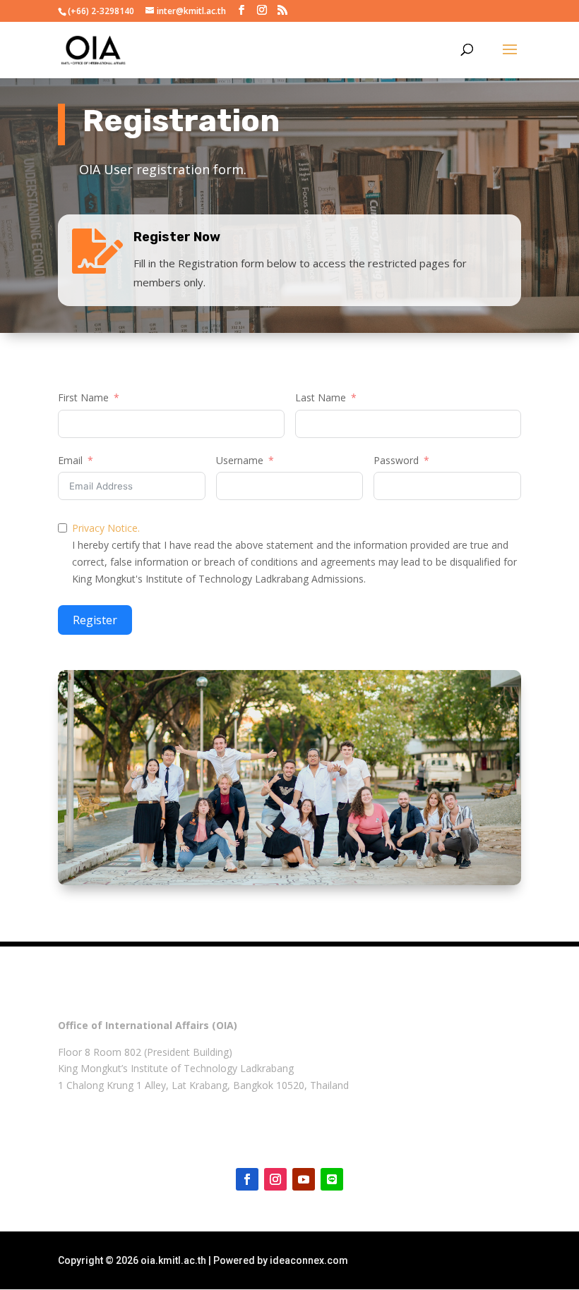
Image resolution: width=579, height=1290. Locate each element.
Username (239, 460)
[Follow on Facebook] (247, 1179)
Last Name (320, 397)
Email (70, 460)
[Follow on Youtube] (303, 1179)
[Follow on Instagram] (275, 1179)
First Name (83, 397)
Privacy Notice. (106, 528)
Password (396, 460)
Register (95, 620)
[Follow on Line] (332, 1179)
